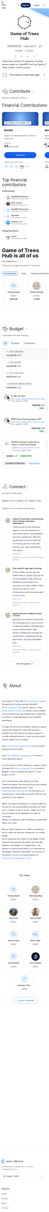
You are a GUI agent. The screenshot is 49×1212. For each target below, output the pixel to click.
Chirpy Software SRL (23, 399)
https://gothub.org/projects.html (16, 858)
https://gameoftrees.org (13, 711)
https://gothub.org (32, 701)
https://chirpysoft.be (24, 768)
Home (4, 1194)
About (4, 1203)
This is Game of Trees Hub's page (24, 75)
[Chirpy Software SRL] (6, 397)
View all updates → (24, 664)
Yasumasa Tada (25, 448)
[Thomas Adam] (17, 166)
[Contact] (15, 56)
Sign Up (25, 5)
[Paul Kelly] (6, 166)
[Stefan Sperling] (9, 399)
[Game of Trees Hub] (5, 74)
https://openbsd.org (12, 707)
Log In (36, 5)
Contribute (20, 155)
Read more (17, 554)
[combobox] (22, 1176)
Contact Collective (26, 1000)
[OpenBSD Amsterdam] (47, 166)
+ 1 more (29, 51)
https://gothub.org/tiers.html (18, 746)
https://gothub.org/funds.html (15, 791)
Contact (5, 1208)
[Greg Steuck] (11, 166)
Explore (5, 1198)
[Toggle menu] (44, 5)
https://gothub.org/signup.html (19, 755)
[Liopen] (22, 166)
